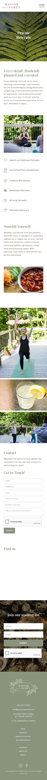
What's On (23, 751)
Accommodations (23, 740)
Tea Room (23, 747)
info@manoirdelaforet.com (23, 710)
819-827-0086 (23, 705)
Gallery (23, 755)
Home (23, 729)
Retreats (23, 733)
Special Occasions (23, 736)
